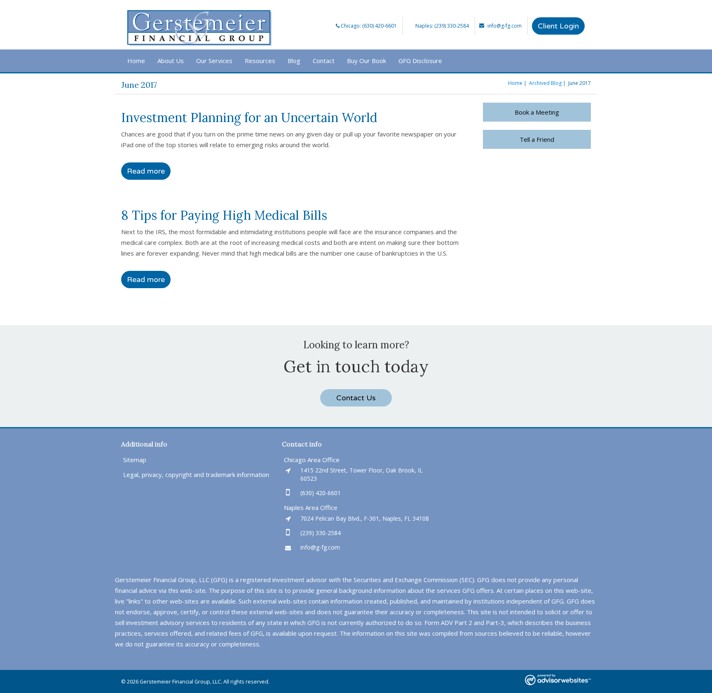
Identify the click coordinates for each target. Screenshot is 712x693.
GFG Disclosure (420, 60)
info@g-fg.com (504, 25)
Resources (260, 60)
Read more (146, 171)
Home (136, 60)
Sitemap (134, 460)
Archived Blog (545, 83)
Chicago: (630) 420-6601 (368, 25)
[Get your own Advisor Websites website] (558, 679)
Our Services (214, 60)
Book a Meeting (537, 112)
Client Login (558, 26)
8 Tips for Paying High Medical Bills (224, 215)
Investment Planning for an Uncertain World (249, 117)
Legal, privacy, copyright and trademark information (196, 474)
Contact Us (356, 397)
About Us (170, 60)
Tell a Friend (537, 139)
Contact (324, 60)
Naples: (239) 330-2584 (442, 25)
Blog (294, 60)
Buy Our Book (366, 60)
